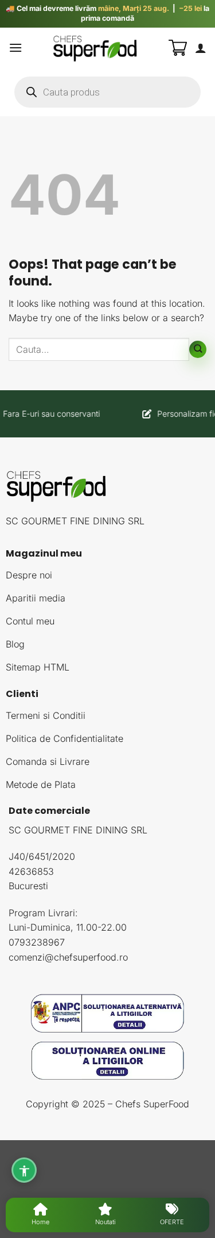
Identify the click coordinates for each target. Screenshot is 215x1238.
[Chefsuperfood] (95, 48)
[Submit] (197, 349)
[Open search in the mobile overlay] (107, 92)
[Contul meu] (200, 47)
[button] (15, 47)
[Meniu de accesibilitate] (24, 1170)
